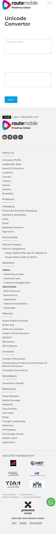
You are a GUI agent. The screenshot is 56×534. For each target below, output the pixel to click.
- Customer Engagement (16, 282)
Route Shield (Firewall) (15, 320)
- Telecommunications (14, 303)
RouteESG (8, 193)
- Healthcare (9, 299)
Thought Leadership (13, 421)
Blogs (5, 417)
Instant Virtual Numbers (15, 333)
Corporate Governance (15, 370)
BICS (14, 523)
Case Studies (9, 408)
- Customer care (11, 278)
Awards (6, 189)
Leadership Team (12, 164)
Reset (11, 99)
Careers (6, 181)
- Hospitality (9, 307)
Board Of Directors (12, 168)
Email (5, 223)
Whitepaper (9, 429)
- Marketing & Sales (13, 274)
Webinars (7, 425)
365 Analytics (9, 345)
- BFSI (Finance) (11, 291)
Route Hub (8, 325)
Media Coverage (11, 400)
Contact (6, 176)
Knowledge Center (13, 433)
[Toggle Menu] (49, 3)
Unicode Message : (14, 71)
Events (6, 185)
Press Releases (10, 396)
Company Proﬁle (11, 160)
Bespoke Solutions (12, 227)
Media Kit (7, 404)
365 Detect (8, 341)
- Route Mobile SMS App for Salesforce (25, 253)
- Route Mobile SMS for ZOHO (20, 257)
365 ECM (7, 337)
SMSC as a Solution (12, 329)
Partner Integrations (13, 248)
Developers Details (13, 383)
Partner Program (11, 244)
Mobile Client (9, 438)
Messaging (8, 206)
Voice (5, 219)
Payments (8, 231)
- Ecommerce (9, 295)
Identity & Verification (14, 214)
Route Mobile (36, 523)
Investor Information (14, 358)
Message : (10, 38)
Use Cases (8, 412)
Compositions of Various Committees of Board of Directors (24, 365)
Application (8, 442)
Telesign (23, 523)
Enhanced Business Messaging (19, 210)
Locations (7, 172)
